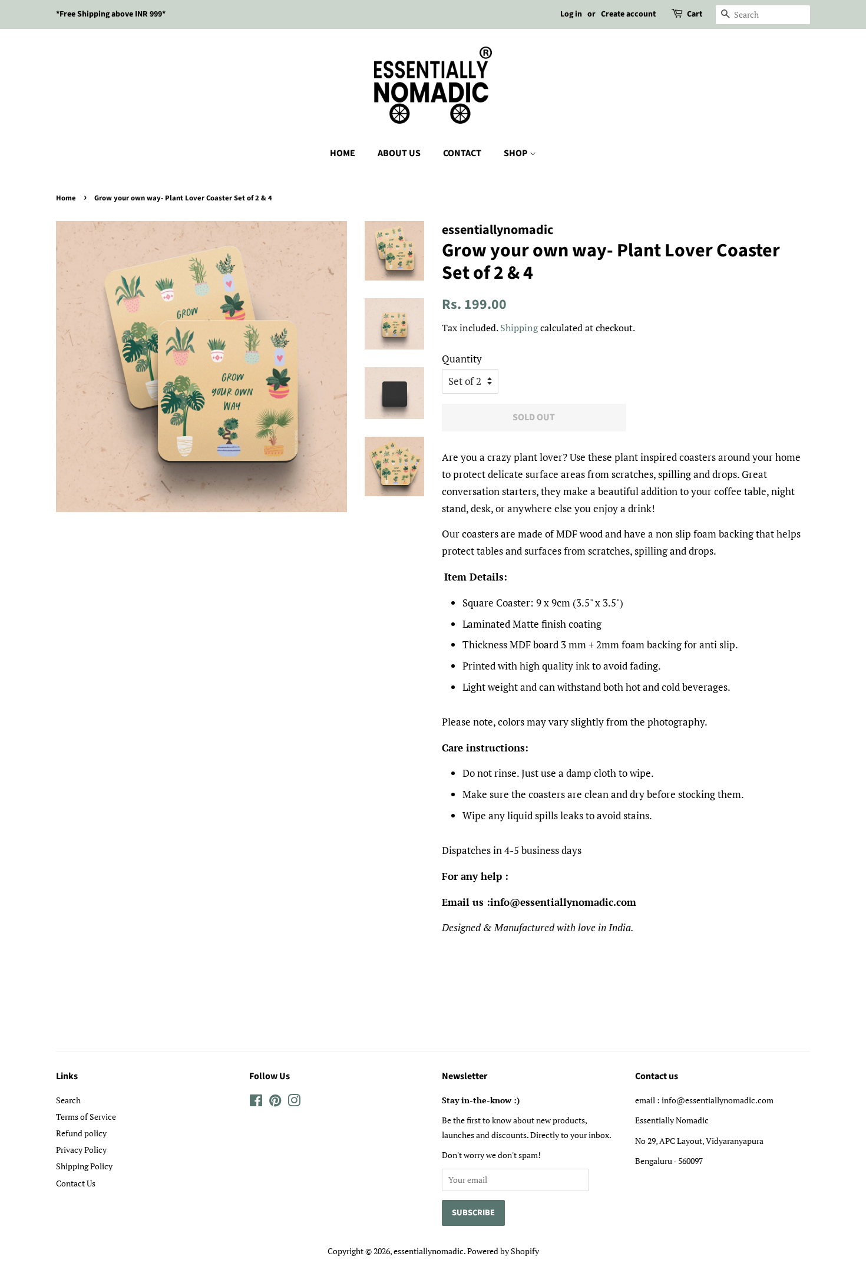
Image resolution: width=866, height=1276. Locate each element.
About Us (399, 153)
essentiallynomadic (429, 1251)
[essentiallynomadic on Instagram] (293, 1102)
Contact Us (75, 1183)
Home (342, 153)
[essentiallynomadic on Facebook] (256, 1102)
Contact (462, 153)
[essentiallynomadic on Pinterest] (275, 1102)
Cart (694, 14)
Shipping (519, 327)
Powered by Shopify (503, 1251)
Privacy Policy (81, 1149)
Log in (571, 14)
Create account (628, 14)
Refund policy (81, 1133)
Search (68, 1100)
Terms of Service (86, 1116)
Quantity (462, 358)
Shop (517, 153)
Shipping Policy (84, 1166)
